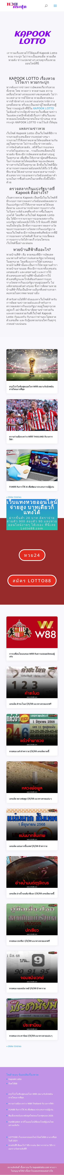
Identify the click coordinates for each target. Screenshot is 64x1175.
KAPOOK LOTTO (43, 108)
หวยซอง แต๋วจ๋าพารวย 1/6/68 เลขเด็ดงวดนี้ (29, 751)
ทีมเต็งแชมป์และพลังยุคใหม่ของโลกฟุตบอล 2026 (30, 1115)
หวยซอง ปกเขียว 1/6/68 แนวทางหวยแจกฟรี (29, 941)
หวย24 (32, 555)
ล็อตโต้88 (12, 1083)
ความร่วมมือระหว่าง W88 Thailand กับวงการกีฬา (31, 438)
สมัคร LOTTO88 (32, 581)
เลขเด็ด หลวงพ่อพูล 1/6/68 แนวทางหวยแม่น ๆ (30, 798)
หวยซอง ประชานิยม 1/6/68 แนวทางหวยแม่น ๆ (30, 1035)
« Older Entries (13, 497)
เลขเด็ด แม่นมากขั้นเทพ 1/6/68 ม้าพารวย (28, 846)
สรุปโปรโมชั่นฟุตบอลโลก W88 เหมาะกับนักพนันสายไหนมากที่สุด (31, 388)
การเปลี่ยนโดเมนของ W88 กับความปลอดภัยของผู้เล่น (32, 655)
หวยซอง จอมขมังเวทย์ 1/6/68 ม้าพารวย (27, 988)
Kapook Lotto (14, 1079)
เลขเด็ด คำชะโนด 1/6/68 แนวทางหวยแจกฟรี (30, 703)
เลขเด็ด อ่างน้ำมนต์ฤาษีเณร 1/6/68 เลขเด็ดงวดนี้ (31, 893)
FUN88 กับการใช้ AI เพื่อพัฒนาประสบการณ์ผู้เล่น (31, 486)
